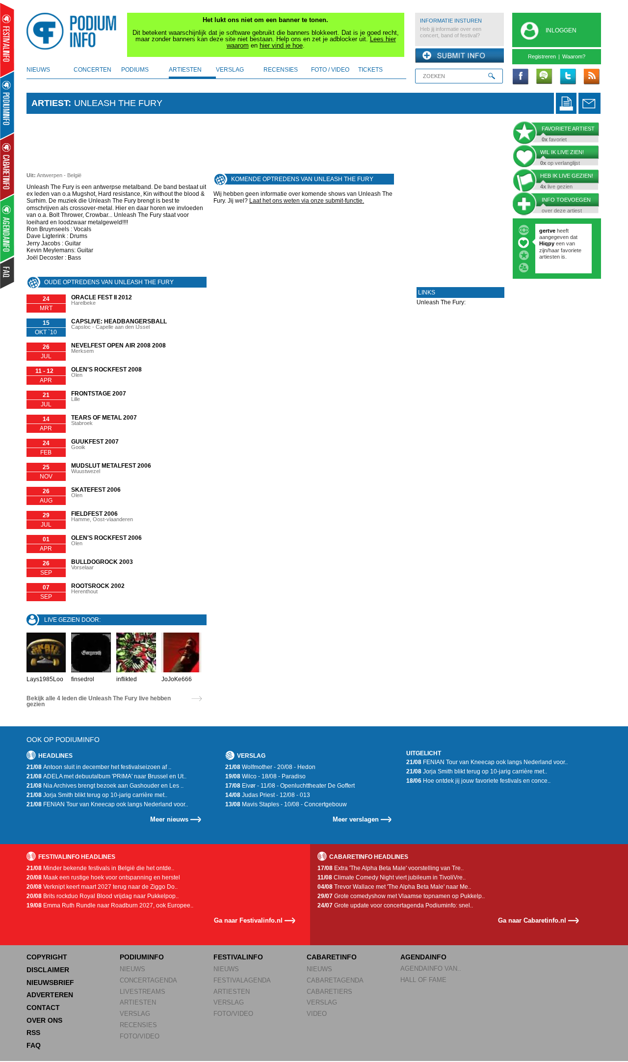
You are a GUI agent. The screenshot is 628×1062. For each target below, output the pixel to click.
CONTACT (43, 1007)
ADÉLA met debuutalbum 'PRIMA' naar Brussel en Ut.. (106, 776)
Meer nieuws (169, 819)
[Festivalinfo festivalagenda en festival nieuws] (7, 40)
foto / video (330, 69)
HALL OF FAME (423, 979)
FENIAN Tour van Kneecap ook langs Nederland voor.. (107, 804)
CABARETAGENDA (335, 980)
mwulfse (550, 231)
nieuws (38, 69)
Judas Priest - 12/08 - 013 (267, 795)
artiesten (185, 69)
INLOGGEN (561, 30)
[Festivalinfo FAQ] (7, 273)
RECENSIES (138, 1025)
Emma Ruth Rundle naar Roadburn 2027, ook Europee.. (109, 905)
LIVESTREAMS (142, 991)
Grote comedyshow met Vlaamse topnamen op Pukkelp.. (401, 896)
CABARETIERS (329, 991)
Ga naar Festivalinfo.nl (248, 920)
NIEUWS (132, 969)
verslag (230, 69)
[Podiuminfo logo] (74, 31)
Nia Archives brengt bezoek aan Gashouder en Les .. (104, 786)
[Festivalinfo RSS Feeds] (591, 77)
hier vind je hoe (281, 45)
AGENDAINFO (423, 957)
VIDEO (317, 1013)
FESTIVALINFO (238, 957)
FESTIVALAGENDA (242, 980)
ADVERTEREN (49, 995)
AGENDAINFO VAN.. (430, 968)
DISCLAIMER (47, 970)
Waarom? (573, 56)
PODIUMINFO (142, 957)
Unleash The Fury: (441, 305)
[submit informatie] (459, 56)
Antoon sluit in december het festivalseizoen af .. (98, 767)
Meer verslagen (356, 819)
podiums (135, 69)
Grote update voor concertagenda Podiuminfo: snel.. (395, 905)
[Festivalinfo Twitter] (567, 77)
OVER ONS (44, 1020)
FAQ (33, 1045)
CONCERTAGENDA (148, 980)
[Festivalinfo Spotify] (544, 77)
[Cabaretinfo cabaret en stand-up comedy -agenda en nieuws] (7, 166)
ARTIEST (49, 103)
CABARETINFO (332, 957)
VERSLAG (135, 1013)
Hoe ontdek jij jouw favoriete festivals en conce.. (478, 781)
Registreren (542, 56)
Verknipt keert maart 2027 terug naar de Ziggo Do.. (102, 887)
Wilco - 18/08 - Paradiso (265, 776)
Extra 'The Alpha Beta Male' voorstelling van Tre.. (390, 868)
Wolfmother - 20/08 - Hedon (270, 767)
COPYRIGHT (46, 957)
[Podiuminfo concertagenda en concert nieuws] (7, 105)
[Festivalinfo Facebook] (520, 77)
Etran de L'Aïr (559, 260)
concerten (92, 69)
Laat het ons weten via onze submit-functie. (306, 200)
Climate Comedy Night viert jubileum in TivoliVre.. (391, 877)
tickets (370, 69)
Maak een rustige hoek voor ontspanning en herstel (103, 877)
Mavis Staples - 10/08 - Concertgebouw (286, 804)
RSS (33, 1032)
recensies (280, 69)
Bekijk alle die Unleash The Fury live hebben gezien (98, 701)
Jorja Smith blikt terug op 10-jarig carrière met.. (96, 795)
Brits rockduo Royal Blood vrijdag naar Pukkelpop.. (102, 896)
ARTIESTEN (138, 1002)
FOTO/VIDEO (139, 1036)
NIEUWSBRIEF (50, 982)
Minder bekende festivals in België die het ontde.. (100, 868)
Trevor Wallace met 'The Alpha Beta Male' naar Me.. (394, 887)
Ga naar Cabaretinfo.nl (532, 920)
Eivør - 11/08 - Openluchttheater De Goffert (290, 786)
